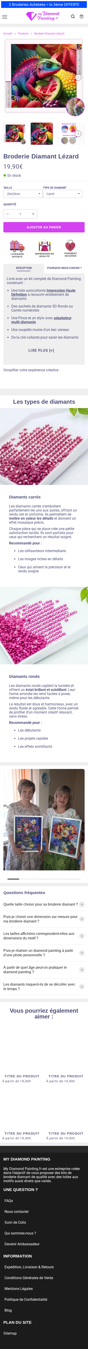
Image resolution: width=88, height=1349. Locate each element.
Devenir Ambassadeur (22, 1244)
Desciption (24, 268)
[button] (10, 77)
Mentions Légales (19, 1289)
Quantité (9, 204)
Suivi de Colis (15, 1222)
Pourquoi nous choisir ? (64, 268)
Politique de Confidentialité (26, 1299)
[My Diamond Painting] (43, 16)
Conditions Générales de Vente (29, 1278)
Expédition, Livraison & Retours (29, 1267)
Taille (7, 187)
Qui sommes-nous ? (20, 1233)
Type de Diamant (54, 187)
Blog (8, 1310)
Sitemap (10, 1333)
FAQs (9, 1201)
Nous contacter (17, 1211)
